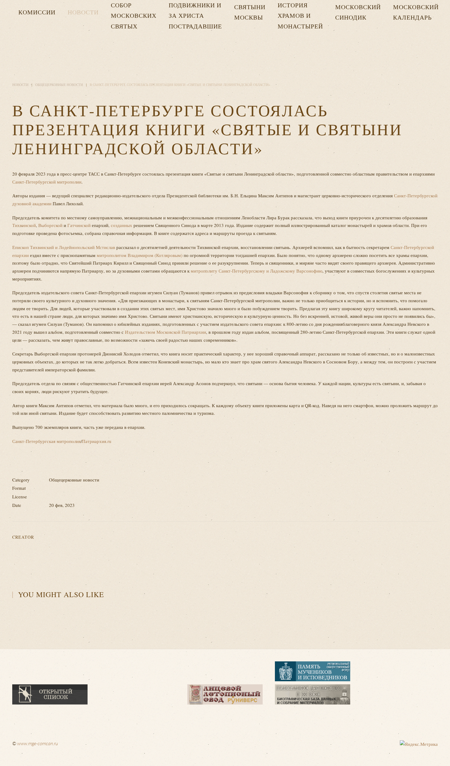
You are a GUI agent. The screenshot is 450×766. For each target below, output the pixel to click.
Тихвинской (24, 225)
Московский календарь (416, 12)
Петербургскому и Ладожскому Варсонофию (277, 271)
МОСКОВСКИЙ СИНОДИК (358, 12)
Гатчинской (79, 225)
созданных (121, 225)
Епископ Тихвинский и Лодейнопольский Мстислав (63, 247)
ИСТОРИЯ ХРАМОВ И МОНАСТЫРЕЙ (300, 15)
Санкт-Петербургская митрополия (46, 441)
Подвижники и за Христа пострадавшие (195, 15)
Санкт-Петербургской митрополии (46, 182)
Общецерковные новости (59, 84)
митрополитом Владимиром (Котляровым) (139, 255)
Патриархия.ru (96, 441)
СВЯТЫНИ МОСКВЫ (249, 12)
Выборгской (50, 225)
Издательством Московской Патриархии (165, 332)
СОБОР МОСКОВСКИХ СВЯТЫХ (133, 15)
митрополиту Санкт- (211, 271)
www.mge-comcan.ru (37, 743)
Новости (83, 12)
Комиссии (36, 12)
